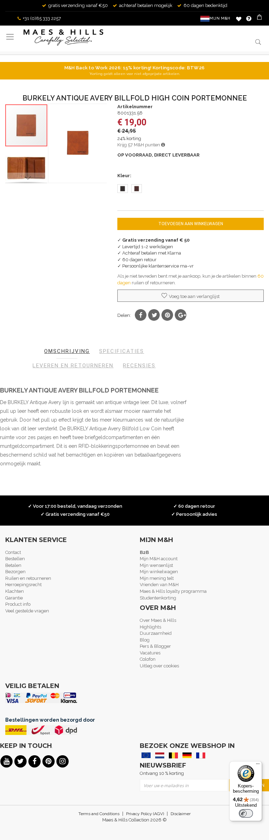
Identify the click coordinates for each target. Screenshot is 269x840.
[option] (122, 188)
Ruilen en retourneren (28, 578)
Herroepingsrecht (23, 584)
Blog (145, 640)
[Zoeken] (257, 42)
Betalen (13, 565)
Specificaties (121, 351)
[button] (26, 167)
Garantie (14, 598)
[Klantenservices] (248, 18)
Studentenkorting (158, 598)
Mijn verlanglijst (238, 18)
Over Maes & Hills (158, 620)
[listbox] (190, 189)
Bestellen (15, 558)
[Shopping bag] (260, 18)
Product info (17, 604)
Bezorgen (15, 571)
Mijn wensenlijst (156, 565)
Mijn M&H (219, 18)
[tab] (67, 351)
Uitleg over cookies (159, 665)
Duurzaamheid (156, 633)
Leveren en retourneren (73, 365)
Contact (13, 552)
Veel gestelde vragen (27, 610)
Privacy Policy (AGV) (145, 813)
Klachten (14, 591)
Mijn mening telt (157, 578)
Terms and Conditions (98, 813)
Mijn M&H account (159, 558)
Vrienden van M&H (159, 584)
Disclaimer (181, 813)
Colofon (148, 659)
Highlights (150, 627)
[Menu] (258, 765)
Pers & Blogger (155, 646)
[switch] (246, 813)
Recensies (139, 365)
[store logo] (63, 37)
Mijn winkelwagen (159, 571)
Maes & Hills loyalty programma (173, 591)
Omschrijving (67, 351)
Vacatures (150, 652)
